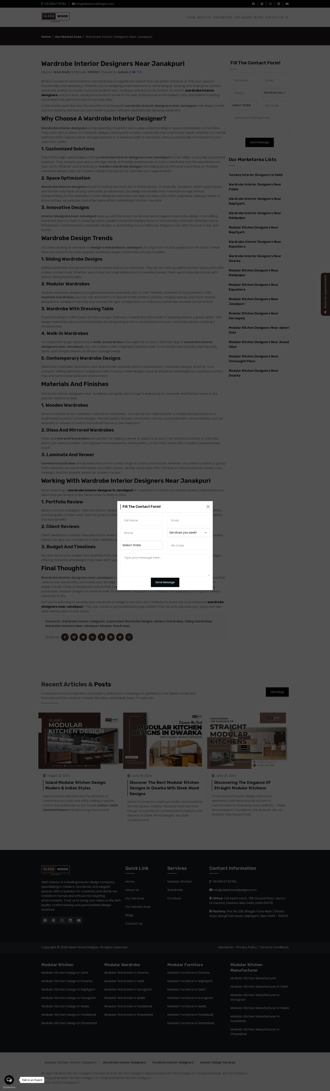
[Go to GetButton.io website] (9, 1087)
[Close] (208, 507)
